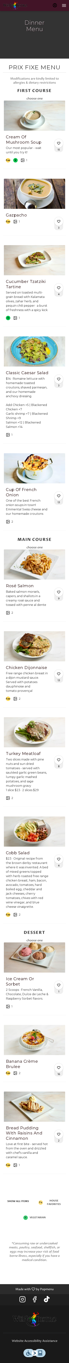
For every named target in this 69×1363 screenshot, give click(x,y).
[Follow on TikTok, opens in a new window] (46, 1300)
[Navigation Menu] (64, 5)
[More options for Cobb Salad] (58, 859)
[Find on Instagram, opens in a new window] (22, 1300)
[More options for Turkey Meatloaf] (58, 760)
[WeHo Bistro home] (19, 5)
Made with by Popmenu (28, 1289)
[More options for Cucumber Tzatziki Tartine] (58, 287)
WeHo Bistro (34, 1319)
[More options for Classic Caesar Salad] (58, 379)
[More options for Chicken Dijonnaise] (58, 674)
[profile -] (55, 5)
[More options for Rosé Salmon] (58, 592)
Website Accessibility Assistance (34, 1341)
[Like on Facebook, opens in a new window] (34, 1300)
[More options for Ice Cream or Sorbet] (58, 985)
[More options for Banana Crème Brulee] (58, 1067)
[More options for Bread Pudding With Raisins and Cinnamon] (58, 1134)
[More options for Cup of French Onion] (58, 496)
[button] (34, 134)
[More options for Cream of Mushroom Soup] (58, 143)
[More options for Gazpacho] (58, 221)
